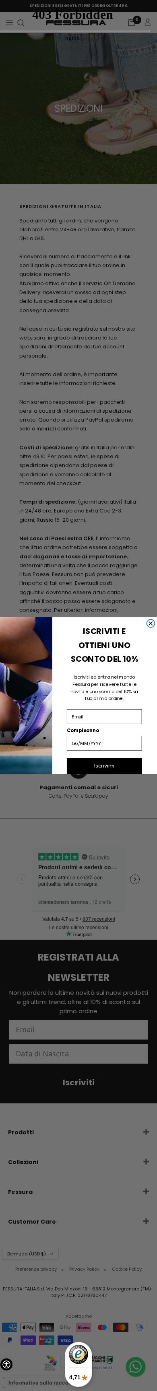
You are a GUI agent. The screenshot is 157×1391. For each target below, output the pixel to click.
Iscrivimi (104, 765)
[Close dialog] (151, 623)
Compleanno (83, 730)
